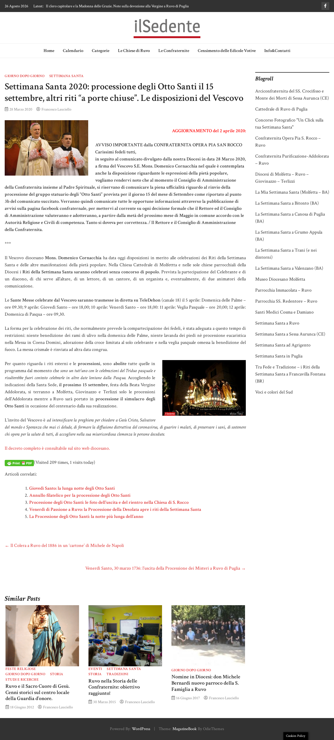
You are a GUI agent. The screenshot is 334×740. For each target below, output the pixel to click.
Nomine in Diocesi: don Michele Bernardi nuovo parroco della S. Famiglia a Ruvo (205, 683)
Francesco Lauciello (56, 109)
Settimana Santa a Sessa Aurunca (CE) (290, 334)
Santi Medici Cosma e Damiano (284, 312)
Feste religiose (20, 669)
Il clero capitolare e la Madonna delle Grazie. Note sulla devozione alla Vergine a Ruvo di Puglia (117, 6)
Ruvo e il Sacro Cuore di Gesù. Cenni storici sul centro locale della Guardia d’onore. (37, 692)
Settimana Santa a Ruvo (277, 323)
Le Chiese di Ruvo (134, 51)
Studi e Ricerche (22, 679)
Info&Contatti (277, 51)
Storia (56, 674)
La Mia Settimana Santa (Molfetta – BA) (292, 192)
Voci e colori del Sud (274, 392)
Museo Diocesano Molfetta (280, 279)
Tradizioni (117, 674)
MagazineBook (184, 729)
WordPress (141, 729)
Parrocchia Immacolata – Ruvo (283, 290)
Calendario (73, 51)
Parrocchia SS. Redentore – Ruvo (286, 301)
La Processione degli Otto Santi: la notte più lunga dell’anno (86, 516)
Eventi (95, 669)
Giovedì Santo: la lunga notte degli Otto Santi (72, 488)
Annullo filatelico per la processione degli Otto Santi (79, 495)
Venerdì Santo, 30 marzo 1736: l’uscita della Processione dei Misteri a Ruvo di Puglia (165, 568)
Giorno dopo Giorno (24, 76)
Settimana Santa (66, 76)
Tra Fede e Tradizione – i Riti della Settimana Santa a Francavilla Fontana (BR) (290, 374)
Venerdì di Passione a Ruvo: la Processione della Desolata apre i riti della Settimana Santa (115, 509)
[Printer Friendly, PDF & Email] (19, 462)
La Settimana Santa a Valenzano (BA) (289, 268)
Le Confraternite (173, 51)
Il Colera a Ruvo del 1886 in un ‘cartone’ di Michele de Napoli (64, 545)
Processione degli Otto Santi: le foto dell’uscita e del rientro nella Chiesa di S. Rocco (109, 502)
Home (49, 51)
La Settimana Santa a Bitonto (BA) (287, 203)
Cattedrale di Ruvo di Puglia (281, 109)
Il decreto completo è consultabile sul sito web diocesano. (57, 448)
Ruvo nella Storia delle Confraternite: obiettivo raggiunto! (114, 687)
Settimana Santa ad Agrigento (283, 345)
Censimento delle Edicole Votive (227, 51)
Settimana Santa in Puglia (278, 356)
